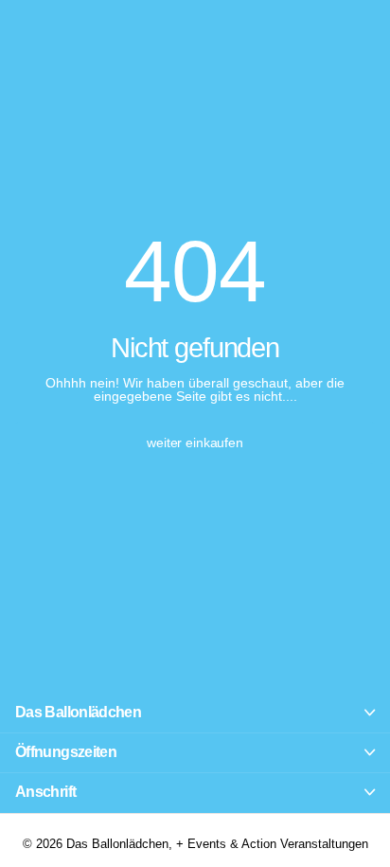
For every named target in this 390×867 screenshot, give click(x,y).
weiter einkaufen (195, 442)
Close (195, 713)
